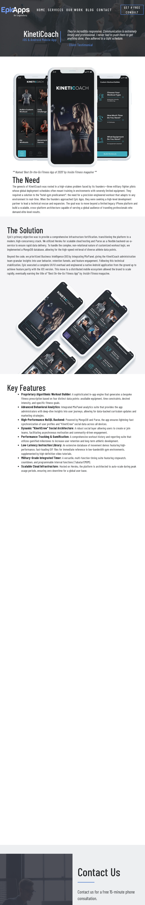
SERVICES (56, 10)
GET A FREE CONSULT (132, 9)
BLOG (90, 10)
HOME (41, 10)
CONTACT (104, 10)
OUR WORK (74, 10)
